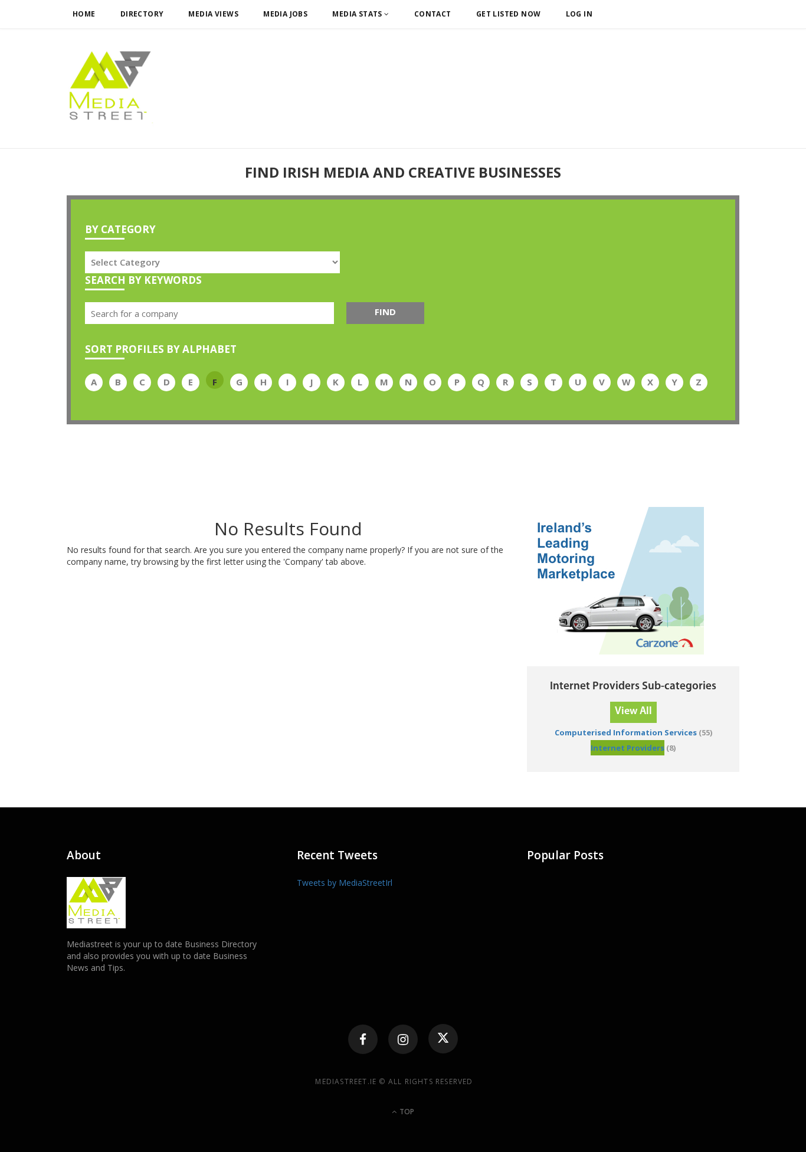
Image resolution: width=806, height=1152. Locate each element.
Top (406, 1112)
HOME (84, 14)
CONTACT (432, 14)
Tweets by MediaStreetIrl (344, 882)
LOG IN (579, 14)
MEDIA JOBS (285, 14)
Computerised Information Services (626, 732)
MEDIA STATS (358, 14)
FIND (385, 312)
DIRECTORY (142, 14)
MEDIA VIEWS (213, 14)
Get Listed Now (508, 14)
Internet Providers (627, 747)
